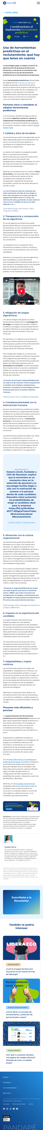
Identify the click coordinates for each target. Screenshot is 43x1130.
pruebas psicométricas (25, 784)
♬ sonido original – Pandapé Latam (22, 522)
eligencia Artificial (27, 83)
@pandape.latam (21, 469)
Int (19, 83)
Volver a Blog (12, 12)
